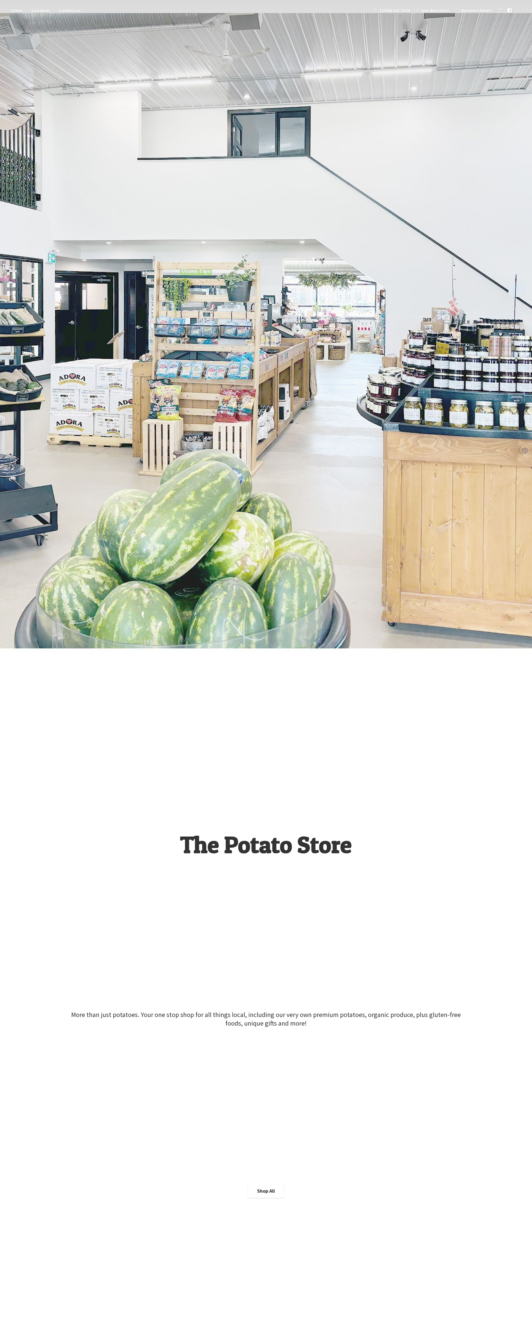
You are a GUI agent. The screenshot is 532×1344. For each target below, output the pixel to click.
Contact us (70, 10)
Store (16, 10)
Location (41, 10)
